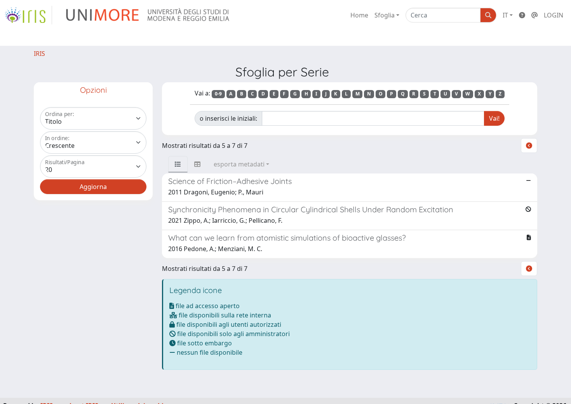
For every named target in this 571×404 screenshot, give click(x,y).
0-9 (218, 93)
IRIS (39, 53)
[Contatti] (534, 15)
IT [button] (505, 15)
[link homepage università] (148, 15)
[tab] (178, 164)
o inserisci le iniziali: (228, 118)
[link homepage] (28, 15)
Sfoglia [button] (384, 15)
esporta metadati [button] (239, 164)
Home (359, 15)
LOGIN (553, 15)
